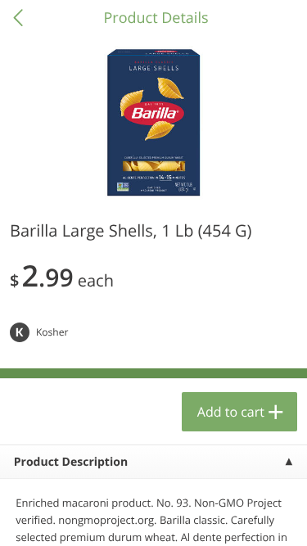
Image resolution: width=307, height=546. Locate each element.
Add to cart (230, 412)
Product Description (71, 462)
